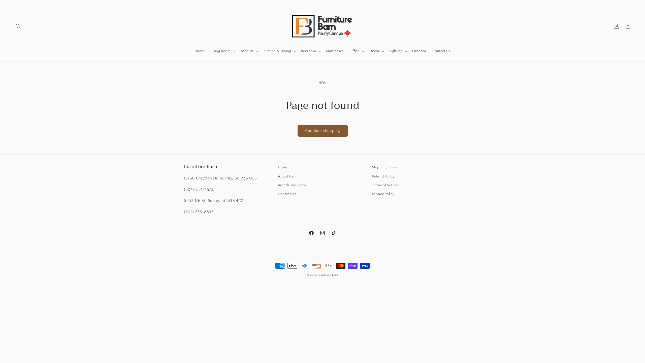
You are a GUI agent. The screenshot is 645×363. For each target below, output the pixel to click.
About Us (285, 176)
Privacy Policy (383, 194)
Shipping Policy (384, 167)
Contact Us (287, 194)
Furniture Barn (328, 275)
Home (283, 167)
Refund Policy (383, 176)
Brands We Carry (292, 185)
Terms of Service (385, 185)
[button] (18, 26)
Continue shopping (322, 131)
